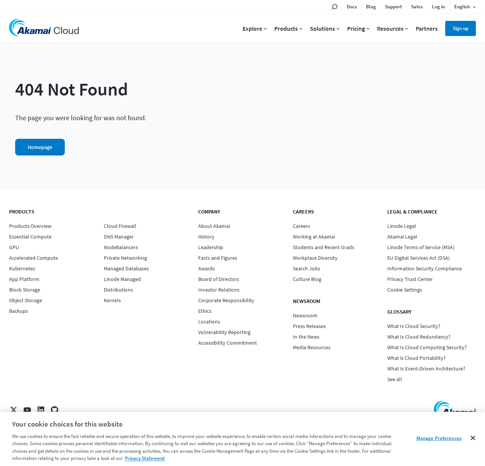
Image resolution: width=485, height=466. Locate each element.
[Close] (473, 438)
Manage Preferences (439, 438)
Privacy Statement (145, 458)
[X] (13, 409)
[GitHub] (54, 409)
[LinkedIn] (40, 409)
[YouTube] (27, 409)
